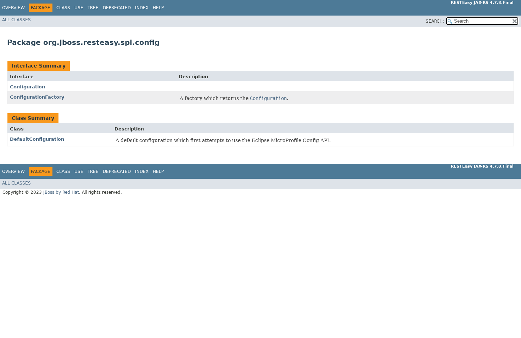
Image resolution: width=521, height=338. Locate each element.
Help (158, 7)
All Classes (16, 19)
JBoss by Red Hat (61, 192)
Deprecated (117, 7)
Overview (13, 7)
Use (78, 7)
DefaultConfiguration (37, 139)
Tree (93, 7)
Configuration (27, 86)
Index (142, 7)
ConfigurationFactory (37, 97)
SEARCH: (435, 21)
